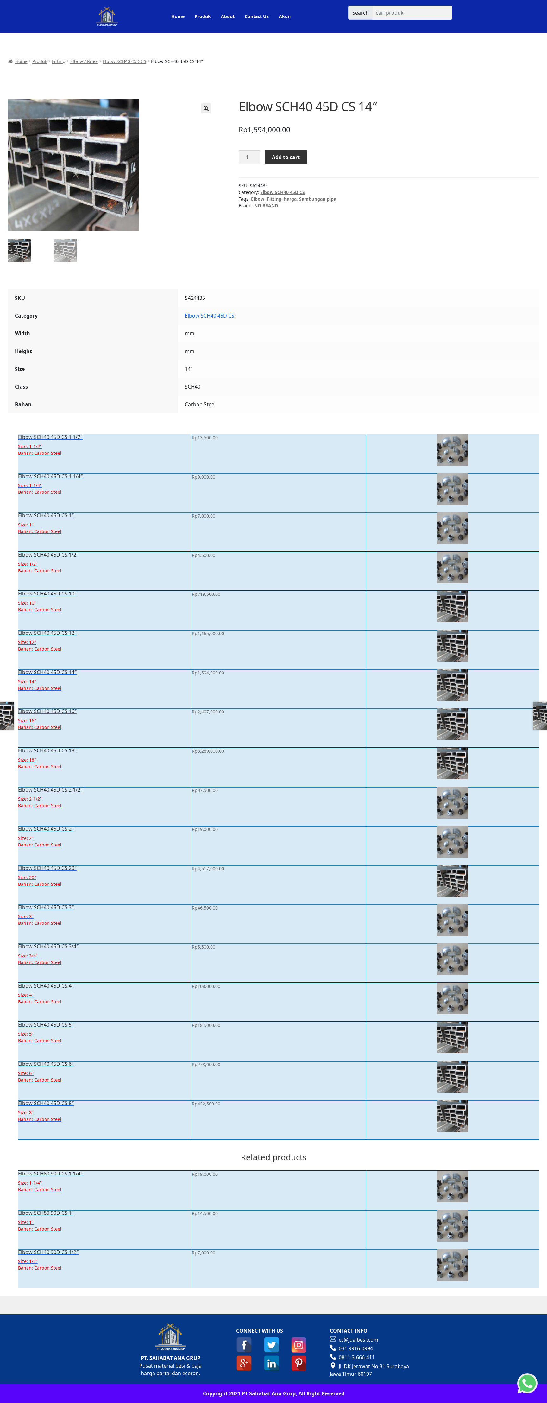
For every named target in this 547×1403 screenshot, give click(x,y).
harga (290, 199)
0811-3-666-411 (357, 1357)
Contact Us (257, 16)
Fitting (59, 61)
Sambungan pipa (317, 199)
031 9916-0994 (356, 1348)
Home (178, 16)
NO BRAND (266, 206)
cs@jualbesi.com (358, 1339)
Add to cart (286, 157)
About (228, 16)
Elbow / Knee (84, 61)
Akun (285, 16)
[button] (206, 108)
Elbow (257, 199)
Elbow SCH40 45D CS (124, 61)
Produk (203, 16)
